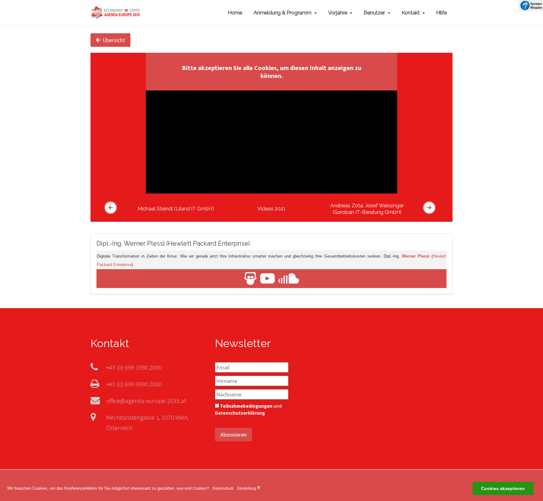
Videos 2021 (271, 209)
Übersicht (113, 40)
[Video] (267, 278)
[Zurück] (110, 207)
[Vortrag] (250, 278)
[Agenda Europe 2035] (115, 11)
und (248, 409)
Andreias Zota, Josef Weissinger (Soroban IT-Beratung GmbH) (367, 209)
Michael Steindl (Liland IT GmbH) (176, 209)
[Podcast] (288, 278)
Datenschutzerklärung (240, 413)
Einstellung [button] (249, 488)
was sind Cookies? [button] (193, 488)
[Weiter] (429, 207)
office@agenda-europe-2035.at (146, 401)
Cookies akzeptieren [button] (503, 488)
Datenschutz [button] (223, 488)
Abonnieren (233, 434)
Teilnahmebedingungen (246, 406)
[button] (285, 12)
